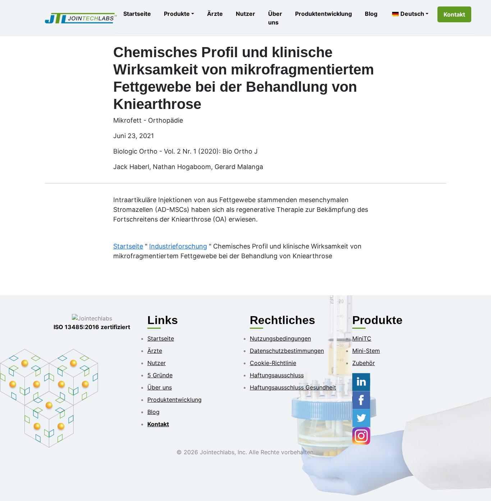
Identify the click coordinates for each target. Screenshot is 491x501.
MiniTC (361, 338)
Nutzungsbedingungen (280, 338)
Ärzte (215, 13)
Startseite (137, 13)
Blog (371, 13)
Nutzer (245, 13)
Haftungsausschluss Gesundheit (293, 387)
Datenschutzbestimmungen (287, 350)
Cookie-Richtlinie (273, 362)
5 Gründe (160, 375)
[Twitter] (361, 417)
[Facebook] (361, 399)
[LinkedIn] (361, 381)
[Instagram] (361, 435)
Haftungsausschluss (277, 375)
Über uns (275, 18)
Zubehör (363, 362)
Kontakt (454, 14)
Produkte (177, 13)
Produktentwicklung (323, 13)
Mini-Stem (366, 350)
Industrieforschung (178, 246)
